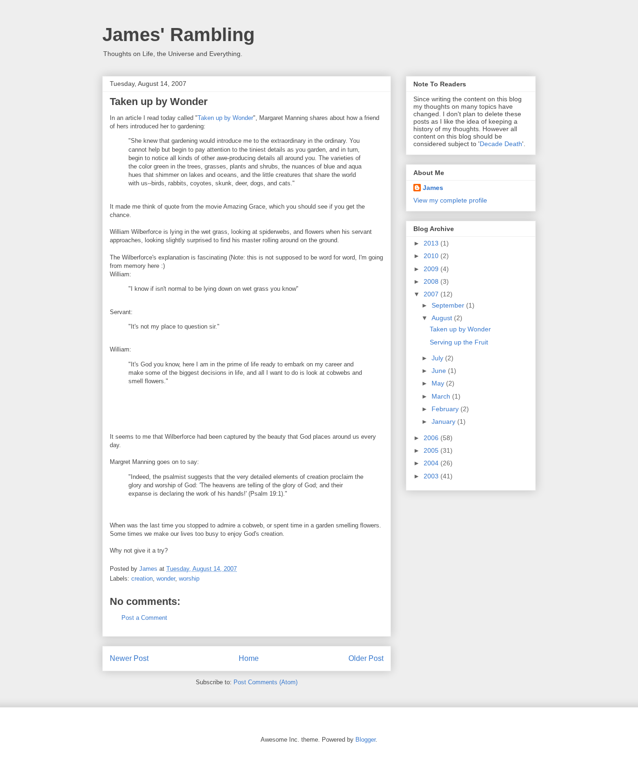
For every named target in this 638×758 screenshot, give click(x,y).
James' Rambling (178, 34)
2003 (432, 476)
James (433, 187)
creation (142, 578)
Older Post (365, 658)
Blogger (365, 739)
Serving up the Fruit (459, 342)
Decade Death (501, 143)
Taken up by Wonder (225, 117)
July (438, 358)
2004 (432, 463)
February (446, 409)
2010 (432, 256)
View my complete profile (450, 200)
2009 (432, 269)
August (443, 318)
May (439, 383)
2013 (432, 243)
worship (189, 578)
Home (249, 658)
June (440, 370)
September (449, 305)
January (444, 421)
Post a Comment (144, 617)
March (442, 396)
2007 (432, 294)
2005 (432, 450)
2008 (432, 281)
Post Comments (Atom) (266, 682)
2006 (432, 438)
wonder (165, 578)
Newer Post (129, 658)
